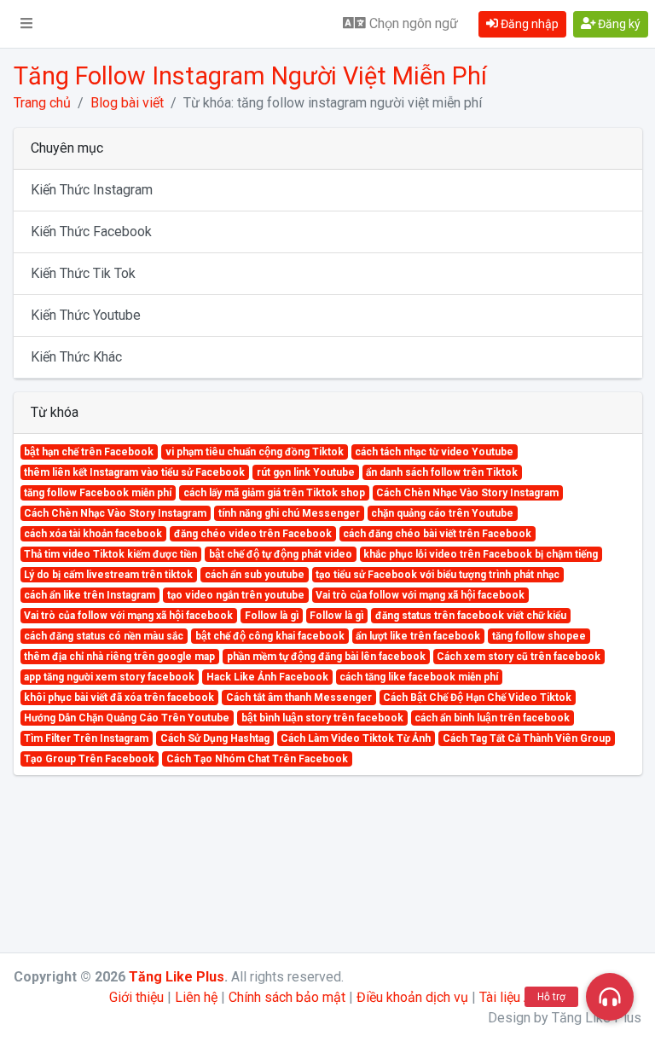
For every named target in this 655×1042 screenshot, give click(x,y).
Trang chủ (42, 103)
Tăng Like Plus (176, 977)
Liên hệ (196, 997)
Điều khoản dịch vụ (412, 997)
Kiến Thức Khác (76, 357)
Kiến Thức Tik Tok (83, 273)
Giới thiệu (136, 997)
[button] (26, 24)
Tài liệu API (512, 997)
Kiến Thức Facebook (91, 231)
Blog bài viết (127, 103)
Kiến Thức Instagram (92, 190)
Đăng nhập (528, 24)
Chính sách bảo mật (287, 997)
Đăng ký (618, 24)
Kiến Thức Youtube (86, 315)
